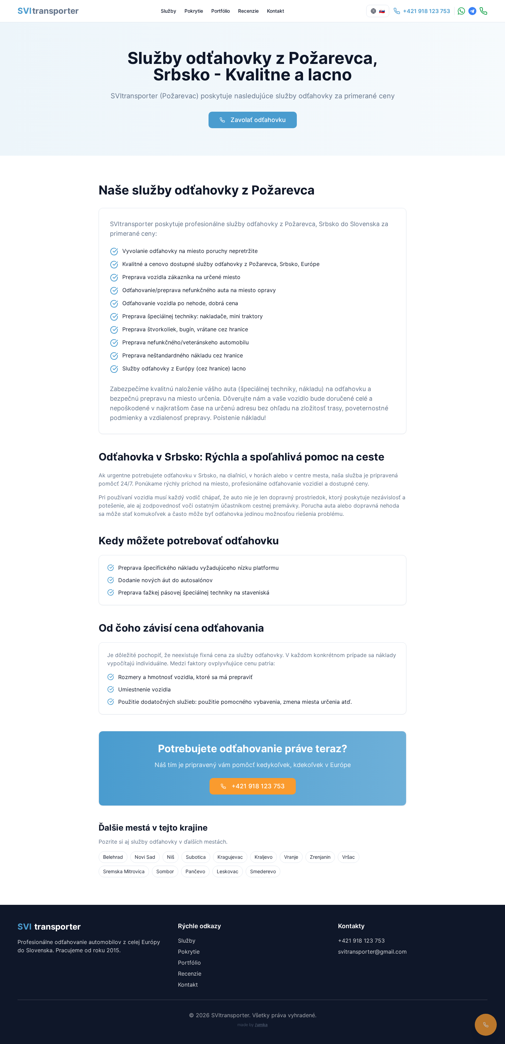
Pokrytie (193, 11)
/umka (261, 1024)
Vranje (291, 857)
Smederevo (263, 871)
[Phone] (483, 11)
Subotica (196, 857)
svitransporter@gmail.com (372, 951)
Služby (168, 11)
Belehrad (113, 857)
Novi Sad (145, 857)
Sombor (165, 871)
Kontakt (275, 11)
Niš (170, 857)
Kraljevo (263, 857)
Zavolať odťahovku (258, 119)
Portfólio (220, 11)
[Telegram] (472, 11)
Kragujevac (230, 857)
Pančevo (195, 871)
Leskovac (227, 871)
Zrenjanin (320, 857)
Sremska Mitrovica (124, 871)
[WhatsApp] (461, 11)
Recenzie (248, 11)
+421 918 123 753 (258, 786)
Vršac (348, 857)
